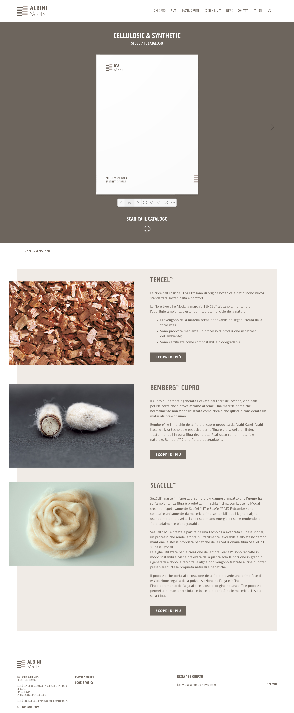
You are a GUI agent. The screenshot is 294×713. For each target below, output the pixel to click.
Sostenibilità (212, 11)
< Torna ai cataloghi (38, 251)
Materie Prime (190, 11)
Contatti (243, 11)
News (229, 11)
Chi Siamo (160, 11)
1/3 (129, 202)
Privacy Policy (84, 677)
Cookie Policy (84, 683)
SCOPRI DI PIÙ (168, 357)
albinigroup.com (28, 707)
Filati (174, 11)
